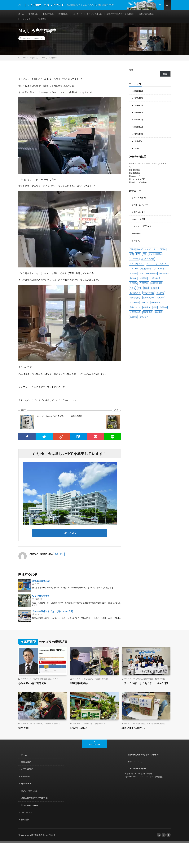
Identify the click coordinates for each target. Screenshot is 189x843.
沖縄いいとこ (89, 723)
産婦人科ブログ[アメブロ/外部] (120, 14)
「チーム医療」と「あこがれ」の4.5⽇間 (52, 611)
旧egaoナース (134, 176)
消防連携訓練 (148, 297)
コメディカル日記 (94, 14)
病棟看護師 (155, 302)
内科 (141, 273)
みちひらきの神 (147, 259)
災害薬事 (160, 297)
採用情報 (42, 19)
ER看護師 (97, 679)
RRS (144, 254)
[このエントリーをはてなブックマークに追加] (78, 436)
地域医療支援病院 (158, 723)
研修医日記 (63, 14)
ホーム (21, 14)
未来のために (135, 293)
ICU (131, 254)
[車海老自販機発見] (24, 585)
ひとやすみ (134, 259)
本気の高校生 (148, 293)
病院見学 (146, 307)
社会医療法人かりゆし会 (45, 835)
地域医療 (143, 278)
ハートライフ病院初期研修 (140, 268)
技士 (139, 288)
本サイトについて (135, 761)
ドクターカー (37, 723)
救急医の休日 (100, 723)
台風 (148, 723)
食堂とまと (144, 317)
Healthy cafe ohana (146, 14)
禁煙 (155, 307)
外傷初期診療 (155, 278)
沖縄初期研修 (135, 297)
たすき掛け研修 (155, 254)
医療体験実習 (151, 273)
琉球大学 (145, 302)
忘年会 (132, 288)
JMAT (137, 254)
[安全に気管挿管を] (24, 600)
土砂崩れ (133, 278)
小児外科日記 (48, 14)
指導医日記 (33, 14)
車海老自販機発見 (41, 580)
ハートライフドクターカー (157, 264)
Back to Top (94, 744)
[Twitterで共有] (44, 436)
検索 (131, 70)
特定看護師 (134, 302)
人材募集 (133, 273)
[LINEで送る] (112, 436)
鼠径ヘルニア (53, 679)
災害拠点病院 (141, 723)
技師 (146, 288)
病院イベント (135, 307)
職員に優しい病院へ (133, 727)
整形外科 (154, 288)
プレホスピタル (160, 268)
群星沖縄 (163, 307)
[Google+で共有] (61, 436)
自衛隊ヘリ (56, 723)
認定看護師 (147, 312)
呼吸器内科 (164, 273)
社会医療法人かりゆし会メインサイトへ (144, 754)
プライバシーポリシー (137, 768)
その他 (134, 240)
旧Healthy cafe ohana (138, 182)
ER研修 (163, 249)
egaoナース (77, 14)
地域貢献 (139, 679)
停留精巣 (43, 679)
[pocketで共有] (95, 436)
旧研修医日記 (134, 173)
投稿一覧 (58, 554)
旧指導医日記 (134, 170)
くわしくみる (71, 532)
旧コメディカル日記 (137, 179)
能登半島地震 (135, 312)
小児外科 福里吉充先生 (32, 683)
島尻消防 (133, 283)
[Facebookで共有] (27, 436)
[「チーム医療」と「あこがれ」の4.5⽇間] (24, 616)
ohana (134, 233)
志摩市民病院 (156, 283)
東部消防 (160, 293)
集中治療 (105, 679)
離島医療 (133, 317)
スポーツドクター (137, 264)
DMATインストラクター (147, 249)
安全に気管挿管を (41, 596)
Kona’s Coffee (78, 727)
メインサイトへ (27, 19)
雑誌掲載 (158, 312)
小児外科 (35, 679)
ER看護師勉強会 (79, 683)
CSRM (132, 249)
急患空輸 (23, 727)
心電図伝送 (144, 283)
